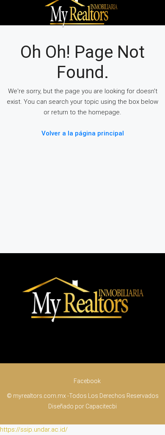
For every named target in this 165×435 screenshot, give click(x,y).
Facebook (86, 381)
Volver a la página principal (82, 133)
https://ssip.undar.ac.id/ (34, 429)
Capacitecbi (101, 406)
